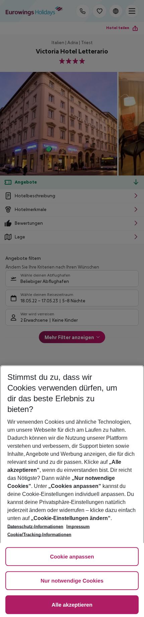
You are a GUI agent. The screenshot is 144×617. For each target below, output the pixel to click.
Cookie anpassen (72, 557)
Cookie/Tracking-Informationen (39, 534)
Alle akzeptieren (72, 605)
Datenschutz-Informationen (35, 526)
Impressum (78, 526)
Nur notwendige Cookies (72, 581)
